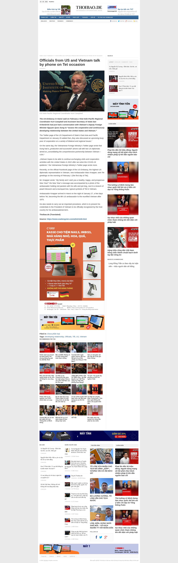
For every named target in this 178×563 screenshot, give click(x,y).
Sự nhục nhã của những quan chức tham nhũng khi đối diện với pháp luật (122, 220)
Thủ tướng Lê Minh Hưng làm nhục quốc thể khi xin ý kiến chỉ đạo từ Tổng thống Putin (122, 187)
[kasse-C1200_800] (72, 313)
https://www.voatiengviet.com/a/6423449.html (67, 219)
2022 (45, 55)
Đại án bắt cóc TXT (125, 9)
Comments (124, 62)
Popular (117, 62)
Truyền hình (95, 445)
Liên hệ (93, 17)
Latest (111, 62)
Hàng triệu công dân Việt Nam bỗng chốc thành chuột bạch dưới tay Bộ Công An (123, 252)
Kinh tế (61, 17)
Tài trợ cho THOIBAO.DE (105, 17)
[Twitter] (101, 538)
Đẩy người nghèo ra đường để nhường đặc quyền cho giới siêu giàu (79, 484)
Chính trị (53, 17)
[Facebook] (97, 538)
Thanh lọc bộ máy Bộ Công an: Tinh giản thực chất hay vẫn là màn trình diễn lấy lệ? (76, 496)
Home (41, 55)
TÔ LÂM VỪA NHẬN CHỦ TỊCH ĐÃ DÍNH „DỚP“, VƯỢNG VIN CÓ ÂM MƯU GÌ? (101, 469)
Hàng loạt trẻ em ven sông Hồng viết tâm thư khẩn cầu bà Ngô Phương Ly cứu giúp (76, 509)
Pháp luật (76, 17)
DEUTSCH (52, 21)
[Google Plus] (106, 538)
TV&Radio (85, 17)
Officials (68, 337)
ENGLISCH (44, 21)
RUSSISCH (60, 21)
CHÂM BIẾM (112, 123)
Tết (74, 337)
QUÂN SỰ (72, 556)
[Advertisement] (89, 38)
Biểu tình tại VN (53, 9)
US (77, 337)
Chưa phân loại (60, 55)
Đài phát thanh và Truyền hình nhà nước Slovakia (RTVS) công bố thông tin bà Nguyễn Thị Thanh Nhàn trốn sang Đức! (76, 465)
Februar (50, 55)
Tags (130, 62)
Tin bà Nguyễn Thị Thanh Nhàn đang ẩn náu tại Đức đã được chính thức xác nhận (76, 451)
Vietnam (83, 337)
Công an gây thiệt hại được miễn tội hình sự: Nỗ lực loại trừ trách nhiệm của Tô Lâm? (76, 534)
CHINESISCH (69, 21)
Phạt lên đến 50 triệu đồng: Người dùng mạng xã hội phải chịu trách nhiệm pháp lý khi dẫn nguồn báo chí (123, 153)
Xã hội (68, 17)
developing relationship (54, 337)
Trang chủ (44, 17)
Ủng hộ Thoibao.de (76, 476)
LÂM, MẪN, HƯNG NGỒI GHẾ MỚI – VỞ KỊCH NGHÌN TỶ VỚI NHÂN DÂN (101, 525)
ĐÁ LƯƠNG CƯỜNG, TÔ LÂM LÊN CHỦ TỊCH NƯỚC (101, 498)
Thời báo (45, 560)
